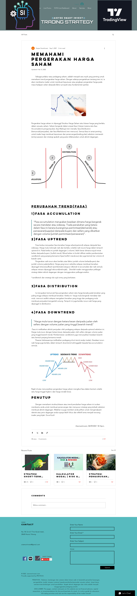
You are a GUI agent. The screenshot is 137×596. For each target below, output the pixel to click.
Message (72, 549)
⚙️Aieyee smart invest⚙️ (68, 18)
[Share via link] (47, 433)
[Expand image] (68, 105)
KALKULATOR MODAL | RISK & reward (67, 475)
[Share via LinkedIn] (42, 433)
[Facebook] (25, 559)
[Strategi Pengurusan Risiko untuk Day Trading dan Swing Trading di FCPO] (101, 462)
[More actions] (104, 48)
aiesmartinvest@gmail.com (30, 544)
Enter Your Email (76, 533)
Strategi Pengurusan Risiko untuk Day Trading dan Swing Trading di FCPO (98, 475)
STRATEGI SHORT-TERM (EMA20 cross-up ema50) (35, 475)
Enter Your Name (76, 525)
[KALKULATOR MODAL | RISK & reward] (68, 462)
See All (113, 450)
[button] (113, 34)
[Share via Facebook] (32, 433)
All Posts (24, 35)
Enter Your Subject (77, 541)
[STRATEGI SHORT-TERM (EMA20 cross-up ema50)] (35, 462)
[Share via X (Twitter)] (37, 433)
